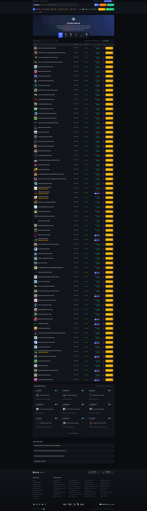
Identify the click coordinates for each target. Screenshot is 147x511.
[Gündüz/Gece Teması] (113, 1)
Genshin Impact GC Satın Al (105, 480)
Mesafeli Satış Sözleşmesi (38, 494)
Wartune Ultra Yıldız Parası (90, 488)
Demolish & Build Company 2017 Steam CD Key (48, 370)
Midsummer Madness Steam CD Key (45, 258)
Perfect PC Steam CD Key (43, 132)
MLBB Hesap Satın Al (57, 496)
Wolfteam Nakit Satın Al (89, 496)
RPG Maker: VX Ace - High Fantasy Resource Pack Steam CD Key (51, 52)
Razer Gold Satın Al (73, 496)
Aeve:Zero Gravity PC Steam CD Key (46, 80)
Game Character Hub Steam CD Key (46, 146)
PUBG (55, 9)
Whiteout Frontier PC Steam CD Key (45, 66)
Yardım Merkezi (36, 496)
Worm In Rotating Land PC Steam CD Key (47, 300)
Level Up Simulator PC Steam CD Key (46, 141)
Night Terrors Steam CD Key (44, 234)
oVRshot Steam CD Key (43, 238)
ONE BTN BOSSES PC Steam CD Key (45, 309)
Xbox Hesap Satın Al (89, 482)
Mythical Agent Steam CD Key (44, 71)
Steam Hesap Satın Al (73, 484)
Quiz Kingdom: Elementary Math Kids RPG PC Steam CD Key (51, 174)
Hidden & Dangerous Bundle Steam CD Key (47, 48)
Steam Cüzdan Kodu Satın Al (75, 488)
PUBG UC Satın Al (57, 482)
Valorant (62, 9)
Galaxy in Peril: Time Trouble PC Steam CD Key (48, 122)
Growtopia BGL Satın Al (105, 486)
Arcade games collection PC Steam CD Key (47, 118)
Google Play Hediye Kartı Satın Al (91, 486)
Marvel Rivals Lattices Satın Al (106, 492)
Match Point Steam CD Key (44, 169)
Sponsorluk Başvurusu (37, 482)
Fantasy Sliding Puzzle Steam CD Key (46, 99)
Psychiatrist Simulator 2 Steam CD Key (46, 216)
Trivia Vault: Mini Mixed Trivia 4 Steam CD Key (48, 57)
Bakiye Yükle (110, 9)
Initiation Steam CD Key (43, 196)
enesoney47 (92, 390)
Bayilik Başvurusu (36, 484)
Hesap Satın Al (56, 480)
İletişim (34, 480)
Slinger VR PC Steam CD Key (44, 230)
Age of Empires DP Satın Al (90, 494)
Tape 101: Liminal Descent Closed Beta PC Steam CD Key (50, 62)
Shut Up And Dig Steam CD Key (44, 155)
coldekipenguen (40, 404)
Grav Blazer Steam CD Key (44, 164)
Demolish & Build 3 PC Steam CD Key (46, 225)
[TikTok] (37, 504)
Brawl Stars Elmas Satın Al (74, 482)
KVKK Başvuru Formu (37, 492)
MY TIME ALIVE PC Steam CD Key (45, 104)
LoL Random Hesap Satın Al (59, 492)
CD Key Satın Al (103, 488)
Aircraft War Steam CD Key (44, 248)
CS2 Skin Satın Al (103, 496)
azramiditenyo (66, 390)
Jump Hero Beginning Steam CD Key (46, 206)
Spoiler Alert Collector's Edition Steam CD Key (48, 90)
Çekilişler (95, 9)
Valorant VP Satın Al (57, 486)
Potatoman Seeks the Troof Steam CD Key (47, 356)
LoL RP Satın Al (56, 490)
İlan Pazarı (87, 9)
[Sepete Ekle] (103, 48)
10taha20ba (92, 418)
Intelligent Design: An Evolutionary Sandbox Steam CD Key (50, 267)
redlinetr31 (39, 390)
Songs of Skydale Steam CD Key (45, 314)
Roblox (74, 9)
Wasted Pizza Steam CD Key (44, 328)
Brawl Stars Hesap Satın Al (74, 492)
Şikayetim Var (35, 498)
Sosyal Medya (47, 9)
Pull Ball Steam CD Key (43, 365)
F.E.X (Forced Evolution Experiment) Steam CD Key (48, 160)
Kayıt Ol (104, 4)
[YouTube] (42, 504)
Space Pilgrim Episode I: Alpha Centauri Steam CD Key (49, 350)
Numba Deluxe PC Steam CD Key (45, 183)
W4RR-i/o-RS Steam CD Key (44, 220)
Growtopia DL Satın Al (104, 484)
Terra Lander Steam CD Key (44, 85)
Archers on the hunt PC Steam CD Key (46, 337)
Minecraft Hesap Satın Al (90, 484)
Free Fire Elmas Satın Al (104, 482)
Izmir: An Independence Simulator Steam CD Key (48, 244)
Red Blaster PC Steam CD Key (44, 150)
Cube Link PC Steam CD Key (44, 281)
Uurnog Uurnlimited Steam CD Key (45, 379)
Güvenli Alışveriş (36, 488)
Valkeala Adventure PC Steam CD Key (46, 295)
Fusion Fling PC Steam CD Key (44, 76)
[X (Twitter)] (39, 504)
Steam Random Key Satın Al (74, 486)
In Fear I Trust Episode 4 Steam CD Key (46, 94)
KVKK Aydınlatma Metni (37, 490)
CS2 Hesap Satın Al (88, 480)
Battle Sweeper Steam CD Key (44, 187)
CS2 (80, 9)
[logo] (39, 472)
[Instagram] (34, 504)
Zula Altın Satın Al (103, 490)
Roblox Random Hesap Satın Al (75, 494)
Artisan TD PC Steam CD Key (44, 211)
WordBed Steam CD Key (43, 323)
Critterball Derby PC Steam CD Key (45, 108)
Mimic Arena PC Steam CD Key (44, 127)
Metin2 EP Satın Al (88, 490)
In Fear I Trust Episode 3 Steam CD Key (46, 286)
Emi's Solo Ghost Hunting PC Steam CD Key (47, 113)
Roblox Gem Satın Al (73, 490)
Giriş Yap (111, 4)
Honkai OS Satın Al (104, 494)
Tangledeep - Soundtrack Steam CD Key (47, 202)
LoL (68, 9)
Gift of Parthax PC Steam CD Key (45, 136)
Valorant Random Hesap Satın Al (60, 488)
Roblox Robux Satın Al (73, 480)
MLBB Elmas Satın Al (57, 494)
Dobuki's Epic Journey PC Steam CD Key (46, 342)
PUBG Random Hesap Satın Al (59, 484)
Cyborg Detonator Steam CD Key (45, 253)
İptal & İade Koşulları (37, 486)
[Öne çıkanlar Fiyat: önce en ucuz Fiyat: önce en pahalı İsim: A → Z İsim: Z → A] (107, 41)
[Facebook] (45, 504)
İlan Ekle (102, 9)
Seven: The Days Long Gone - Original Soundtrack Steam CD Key (52, 178)
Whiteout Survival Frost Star (90, 492)
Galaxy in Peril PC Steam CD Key (45, 272)
